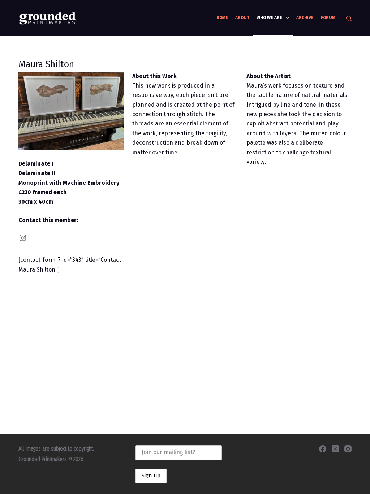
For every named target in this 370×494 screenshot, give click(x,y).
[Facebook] (322, 448)
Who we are (269, 17)
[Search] (349, 18)
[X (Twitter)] (335, 448)
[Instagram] (348, 448)
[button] (71, 111)
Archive (305, 17)
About (242, 17)
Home (222, 17)
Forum (328, 17)
